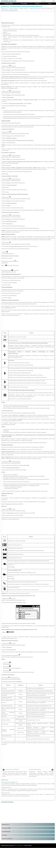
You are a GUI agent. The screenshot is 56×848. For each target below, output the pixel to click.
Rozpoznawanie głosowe (35, 769)
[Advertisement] (27, 16)
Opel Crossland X (7, 838)
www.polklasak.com (19, 845)
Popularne (24, 3)
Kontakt (37, 3)
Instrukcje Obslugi (8, 1)
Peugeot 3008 (6, 828)
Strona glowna (8, 3)
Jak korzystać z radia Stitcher (12, 769)
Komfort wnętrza (24, 8)
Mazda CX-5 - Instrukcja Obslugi (9, 8)
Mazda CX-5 (5, 824)
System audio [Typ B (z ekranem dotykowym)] (41, 8)
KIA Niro (4, 835)
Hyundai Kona (6, 831)
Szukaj (50, 3)
